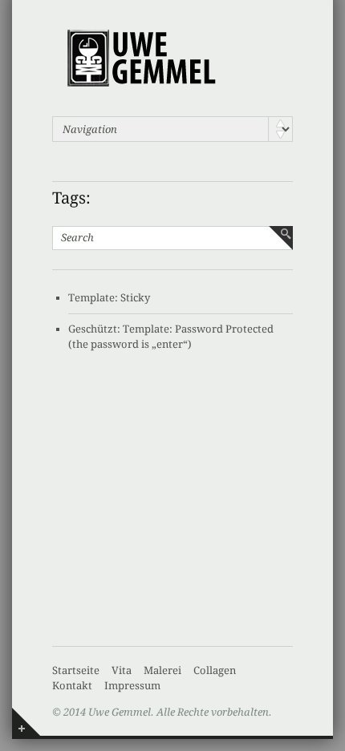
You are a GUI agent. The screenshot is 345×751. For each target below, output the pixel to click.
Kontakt (72, 686)
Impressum (132, 686)
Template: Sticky (109, 298)
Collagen (214, 670)
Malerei (162, 670)
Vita (122, 670)
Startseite (75, 670)
